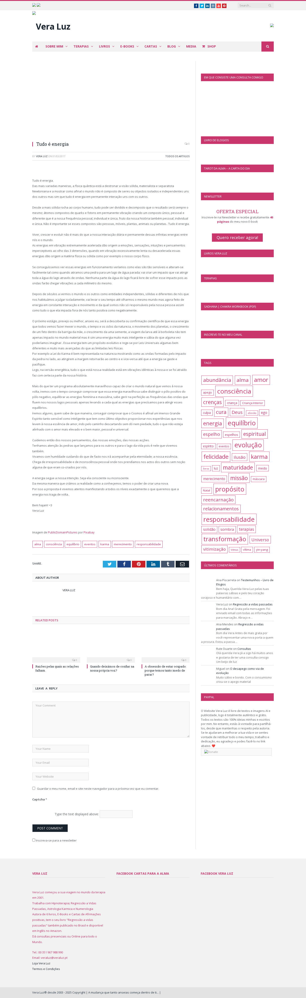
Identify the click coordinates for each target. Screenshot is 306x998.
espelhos (231, 435)
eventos (89, 544)
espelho (211, 434)
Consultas (244, 649)
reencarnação (218, 499)
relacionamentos (221, 509)
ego (264, 412)
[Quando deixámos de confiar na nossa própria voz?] (111, 646)
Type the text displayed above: (77, 814)
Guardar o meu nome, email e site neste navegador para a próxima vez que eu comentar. (98, 789)
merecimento (123, 544)
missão (239, 478)
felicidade (215, 456)
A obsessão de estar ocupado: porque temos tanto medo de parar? (165, 670)
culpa (207, 413)
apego (207, 392)
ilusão (240, 457)
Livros (104, 46)
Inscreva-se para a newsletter (56, 840)
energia (212, 423)
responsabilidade (149, 544)
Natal (206, 490)
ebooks (252, 413)
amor (261, 380)
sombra (227, 529)
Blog (171, 46)
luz (216, 468)
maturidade (238, 467)
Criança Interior (252, 403)
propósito (229, 489)
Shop (211, 46)
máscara (259, 479)
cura (221, 412)
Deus (237, 412)
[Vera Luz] (51, 25)
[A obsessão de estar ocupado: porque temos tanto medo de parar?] (166, 646)
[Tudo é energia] (111, 99)
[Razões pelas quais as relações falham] (56, 646)
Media (191, 46)
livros (206, 468)
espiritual (254, 433)
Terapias (81, 46)
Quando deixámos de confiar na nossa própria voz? (112, 668)
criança (232, 403)
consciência (54, 544)
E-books (127, 46)
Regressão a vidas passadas (253, 604)
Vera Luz (41, 156)
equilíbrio (73, 544)
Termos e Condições (46, 969)
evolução (248, 444)
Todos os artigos (177, 156)
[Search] (267, 46)
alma (37, 544)
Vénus (234, 549)
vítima (247, 550)
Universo (260, 539)
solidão (209, 529)
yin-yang (262, 550)
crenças (212, 402)
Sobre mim (54, 46)
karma (104, 544)
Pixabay (89, 532)
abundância (217, 379)
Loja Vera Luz (41, 963)
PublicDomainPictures (63, 532)
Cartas (150, 46)
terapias (246, 529)
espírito (208, 446)
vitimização (214, 549)
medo (262, 468)
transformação (224, 539)
